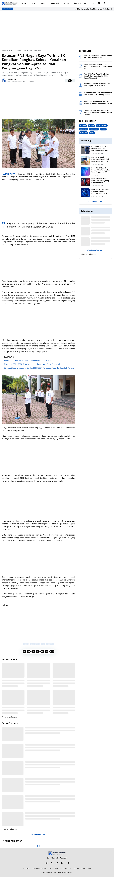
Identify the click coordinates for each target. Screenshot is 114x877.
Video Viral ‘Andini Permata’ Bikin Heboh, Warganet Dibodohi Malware (98, 103)
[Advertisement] (57, 30)
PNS (43, 644)
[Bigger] (73, 80)
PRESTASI (50, 644)
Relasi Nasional (52, 872)
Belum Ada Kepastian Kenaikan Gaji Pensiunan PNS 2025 (27, 360)
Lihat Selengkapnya (37, 834)
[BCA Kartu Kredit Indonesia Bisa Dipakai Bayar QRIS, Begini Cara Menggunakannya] (85, 160)
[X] (33, 651)
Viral (86, 3)
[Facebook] (29, 651)
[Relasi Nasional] (57, 853)
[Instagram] (46, 863)
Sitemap (76, 868)
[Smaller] (66, 80)
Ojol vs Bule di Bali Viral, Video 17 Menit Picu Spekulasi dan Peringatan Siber (98, 66)
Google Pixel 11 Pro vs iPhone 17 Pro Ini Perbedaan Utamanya (99, 149)
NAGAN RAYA (8, 174)
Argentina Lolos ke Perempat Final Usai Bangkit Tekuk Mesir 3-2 (97, 85)
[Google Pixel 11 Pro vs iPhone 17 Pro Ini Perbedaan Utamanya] (85, 150)
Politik (32, 3)
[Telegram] (38, 651)
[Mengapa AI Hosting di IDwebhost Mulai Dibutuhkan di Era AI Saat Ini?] (85, 192)
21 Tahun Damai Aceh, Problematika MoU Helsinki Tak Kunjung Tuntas (98, 94)
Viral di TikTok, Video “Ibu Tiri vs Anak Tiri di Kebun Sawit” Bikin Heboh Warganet (96, 76)
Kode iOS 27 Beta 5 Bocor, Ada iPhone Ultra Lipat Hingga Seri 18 (100, 170)
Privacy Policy (86, 868)
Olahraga (77, 3)
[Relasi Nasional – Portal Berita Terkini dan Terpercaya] (9, 3)
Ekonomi (42, 3)
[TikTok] (57, 863)
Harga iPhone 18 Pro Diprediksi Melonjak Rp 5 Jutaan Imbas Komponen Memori (100, 181)
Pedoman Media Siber (39, 868)
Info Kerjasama (65, 868)
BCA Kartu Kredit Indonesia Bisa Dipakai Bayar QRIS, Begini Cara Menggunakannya (100, 159)
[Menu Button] (110, 3)
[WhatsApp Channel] (67, 863)
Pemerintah (54, 3)
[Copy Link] (24, 651)
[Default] (70, 80)
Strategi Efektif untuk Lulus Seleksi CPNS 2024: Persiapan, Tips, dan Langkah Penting (39, 368)
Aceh (25, 644)
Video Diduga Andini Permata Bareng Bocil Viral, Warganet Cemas (98, 56)
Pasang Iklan (53, 868)
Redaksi (26, 868)
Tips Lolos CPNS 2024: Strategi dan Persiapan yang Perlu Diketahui (32, 364)
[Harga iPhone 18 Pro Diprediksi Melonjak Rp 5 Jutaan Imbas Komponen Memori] (85, 182)
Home (23, 3)
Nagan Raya (34, 644)
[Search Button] (104, 3)
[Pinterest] (42, 651)
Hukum (66, 3)
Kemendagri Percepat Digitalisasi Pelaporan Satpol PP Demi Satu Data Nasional (98, 113)
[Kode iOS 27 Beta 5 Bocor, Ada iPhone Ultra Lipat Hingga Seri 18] (85, 171)
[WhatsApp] (46, 651)
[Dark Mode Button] (99, 3)
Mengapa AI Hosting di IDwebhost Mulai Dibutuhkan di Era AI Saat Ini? (100, 191)
